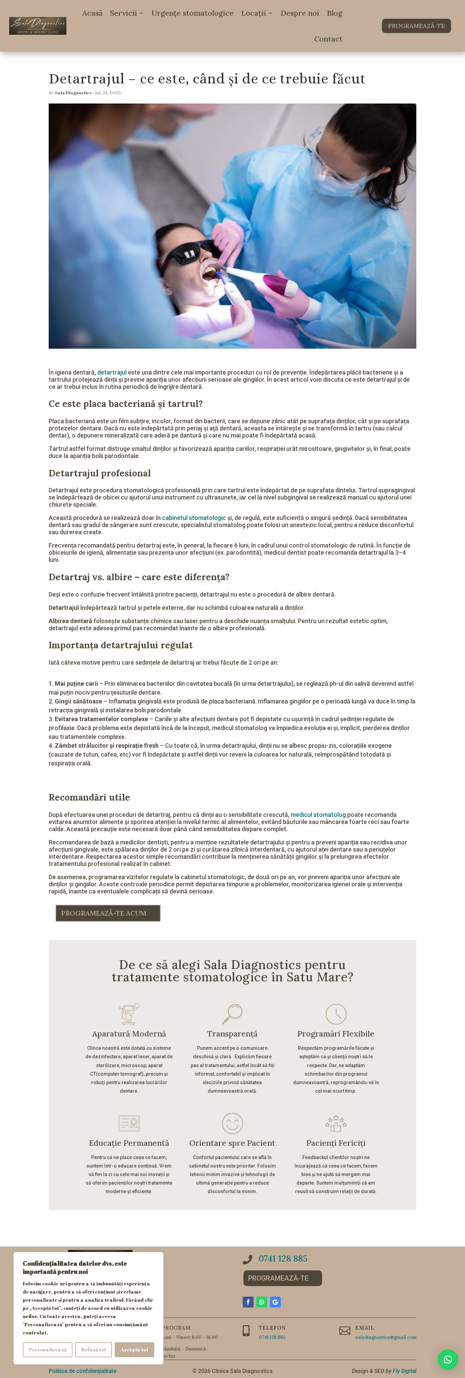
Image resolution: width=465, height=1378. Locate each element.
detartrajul (112, 372)
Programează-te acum (103, 913)
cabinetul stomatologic (193, 517)
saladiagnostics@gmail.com (386, 1337)
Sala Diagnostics (73, 93)
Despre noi (299, 13)
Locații (253, 13)
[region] (88, 1308)
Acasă (92, 13)
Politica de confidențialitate (82, 1371)
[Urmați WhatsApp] (261, 1302)
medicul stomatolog (318, 814)
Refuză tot (93, 1349)
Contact (328, 39)
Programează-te (416, 26)
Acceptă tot (134, 1349)
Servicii (123, 13)
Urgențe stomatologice (192, 13)
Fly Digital (404, 1371)
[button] (448, 1359)
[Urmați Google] (275, 1302)
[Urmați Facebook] (248, 1302)
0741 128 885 (283, 1258)
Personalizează (48, 1349)
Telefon (272, 1328)
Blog (334, 13)
